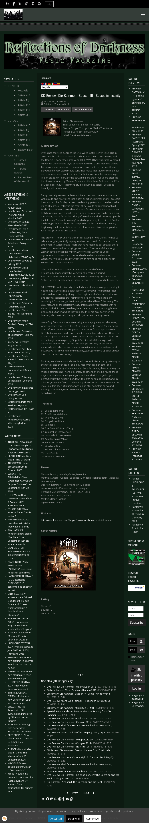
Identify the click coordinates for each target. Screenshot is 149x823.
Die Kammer (63, 109)
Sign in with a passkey (137, 674)
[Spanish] (59, 83)
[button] (43, 799)
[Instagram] (26, 4)
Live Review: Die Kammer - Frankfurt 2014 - (79, 746)
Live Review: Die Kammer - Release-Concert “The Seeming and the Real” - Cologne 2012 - (83, 776)
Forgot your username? (138, 704)
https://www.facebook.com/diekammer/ (91, 520)
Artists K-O (24, 105)
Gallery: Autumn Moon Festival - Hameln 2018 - (81, 690)
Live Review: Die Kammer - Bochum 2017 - (79, 718)
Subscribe (137, 623)
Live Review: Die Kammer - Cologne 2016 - (79, 722)
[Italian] (52, 83)
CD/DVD (13, 120)
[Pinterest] (33, 4)
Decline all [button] (74, 818)
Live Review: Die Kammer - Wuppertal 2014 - (80, 739)
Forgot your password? (138, 697)
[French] (46, 83)
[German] (49, 83)
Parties (13, 155)
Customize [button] (92, 818)
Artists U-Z (24, 115)
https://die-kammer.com (54, 520)
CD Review (48, 109)
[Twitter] (20, 4)
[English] (42, 83)
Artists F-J (23, 100)
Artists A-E (24, 95)
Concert (14, 86)
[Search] (39, 4)
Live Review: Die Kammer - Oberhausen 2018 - (81, 686)
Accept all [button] (56, 818)
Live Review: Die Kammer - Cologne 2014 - (79, 743)
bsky (49, 4)
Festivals (23, 90)
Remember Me (137, 658)
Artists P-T (24, 110)
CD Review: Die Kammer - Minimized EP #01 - (80, 707)
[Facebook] (14, 4)
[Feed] (7, 4)
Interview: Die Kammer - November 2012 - (79, 771)
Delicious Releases (82, 109)
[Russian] (55, 83)
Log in (136, 688)
